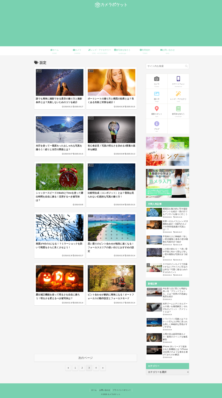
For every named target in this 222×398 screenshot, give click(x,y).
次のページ (85, 357)
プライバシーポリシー (122, 390)
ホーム (94, 390)
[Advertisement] (111, 28)
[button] (186, 66)
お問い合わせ (104, 390)
